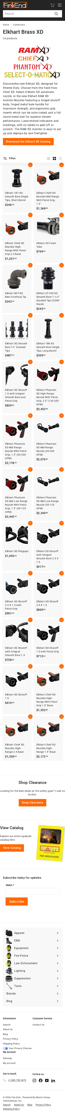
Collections (19, 25)
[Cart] (52, 5)
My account (9, 1063)
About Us (8, 1029)
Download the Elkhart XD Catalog (28, 141)
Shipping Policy (11, 1043)
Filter (12, 158)
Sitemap (7, 1058)
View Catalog (12, 847)
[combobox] (32, 13)
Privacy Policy (10, 1039)
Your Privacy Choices (20, 1048)
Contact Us (39, 1024)
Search (7, 1024)
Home (6, 25)
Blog (5, 1034)
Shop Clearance (32, 802)
